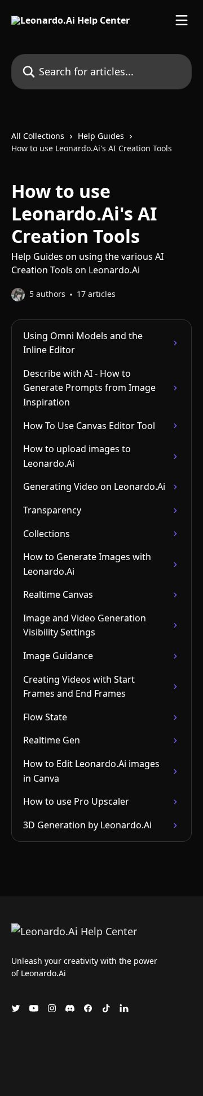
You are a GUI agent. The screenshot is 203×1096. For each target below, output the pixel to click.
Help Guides (101, 135)
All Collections (37, 135)
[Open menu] (181, 20)
